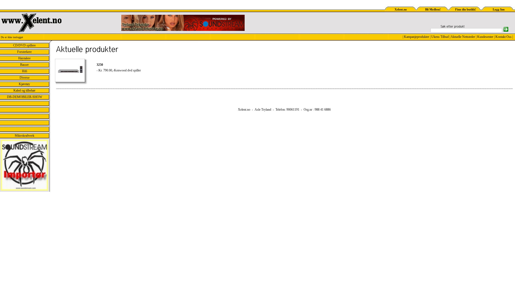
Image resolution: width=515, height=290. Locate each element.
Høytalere (24, 58)
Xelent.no (401, 9)
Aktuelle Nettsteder (463, 37)
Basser (24, 65)
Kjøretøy (24, 84)
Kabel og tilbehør (24, 90)
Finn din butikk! (465, 9)
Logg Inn (499, 9)
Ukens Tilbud (440, 37)
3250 (100, 65)
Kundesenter (485, 37)
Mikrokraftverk (24, 135)
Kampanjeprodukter (416, 37)
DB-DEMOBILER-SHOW (24, 97)
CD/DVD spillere (24, 45)
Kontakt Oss (503, 37)
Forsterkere (24, 52)
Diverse (25, 77)
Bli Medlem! (433, 9)
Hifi (24, 71)
